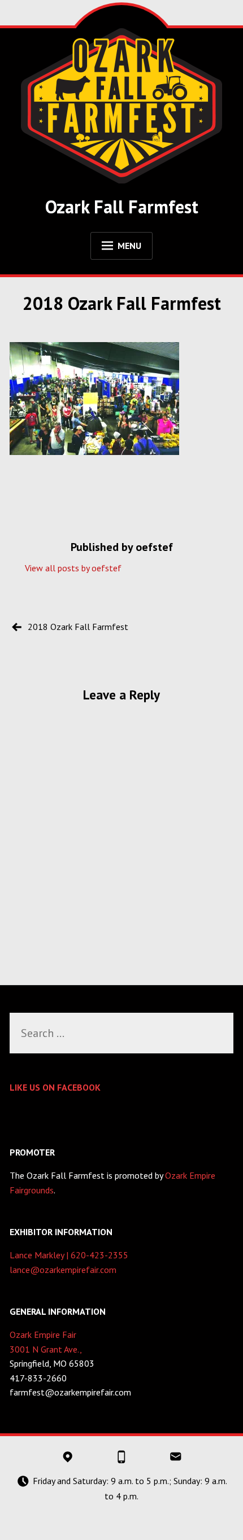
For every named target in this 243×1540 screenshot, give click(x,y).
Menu (129, 245)
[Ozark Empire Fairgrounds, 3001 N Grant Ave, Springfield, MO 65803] (67, 1457)
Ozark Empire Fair (43, 1334)
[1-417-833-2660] (121, 1457)
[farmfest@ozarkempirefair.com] (175, 1457)
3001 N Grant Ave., (46, 1349)
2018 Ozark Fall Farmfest (78, 626)
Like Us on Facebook (55, 1087)
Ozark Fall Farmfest (121, 206)
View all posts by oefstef (73, 568)
